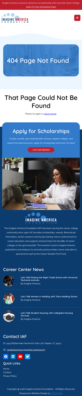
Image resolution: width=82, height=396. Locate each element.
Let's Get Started (41, 150)
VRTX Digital (56, 393)
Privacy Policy (10, 376)
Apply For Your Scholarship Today (41, 7)
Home (6, 368)
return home (50, 114)
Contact (7, 372)
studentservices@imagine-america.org (26, 349)
